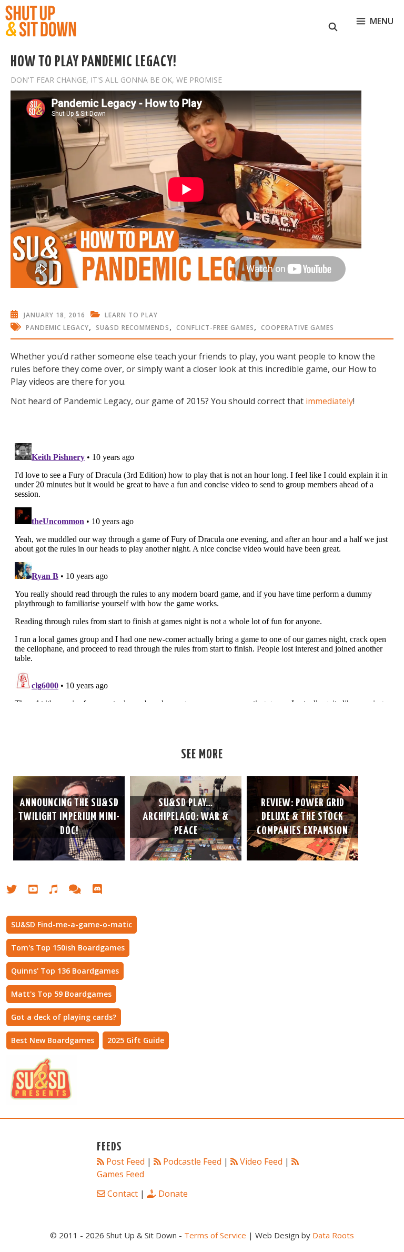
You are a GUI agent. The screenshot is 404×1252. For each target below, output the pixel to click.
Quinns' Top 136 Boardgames (65, 971)
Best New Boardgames (52, 1040)
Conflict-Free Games (215, 327)
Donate (173, 1193)
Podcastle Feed (192, 1161)
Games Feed (120, 1174)
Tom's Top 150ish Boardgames (68, 948)
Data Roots (333, 1235)
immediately (329, 401)
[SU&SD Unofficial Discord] (103, 891)
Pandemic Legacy (57, 327)
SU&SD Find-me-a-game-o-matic (71, 924)
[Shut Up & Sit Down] (40, 21)
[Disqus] (202, 570)
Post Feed (125, 1161)
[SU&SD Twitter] (17, 891)
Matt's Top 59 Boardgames (61, 994)
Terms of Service (215, 1235)
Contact (122, 1193)
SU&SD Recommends (132, 327)
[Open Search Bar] (333, 21)
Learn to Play (131, 315)
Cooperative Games (297, 327)
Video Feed (261, 1161)
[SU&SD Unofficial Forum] (80, 891)
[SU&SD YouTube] (38, 891)
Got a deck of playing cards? (63, 1017)
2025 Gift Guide (135, 1040)
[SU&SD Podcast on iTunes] (58, 891)
